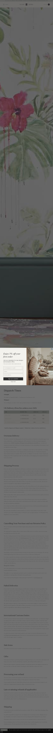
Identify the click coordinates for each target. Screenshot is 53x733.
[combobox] (13, 367)
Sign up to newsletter (13, 378)
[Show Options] (22, 367)
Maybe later (13, 381)
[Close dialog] (52, 349)
